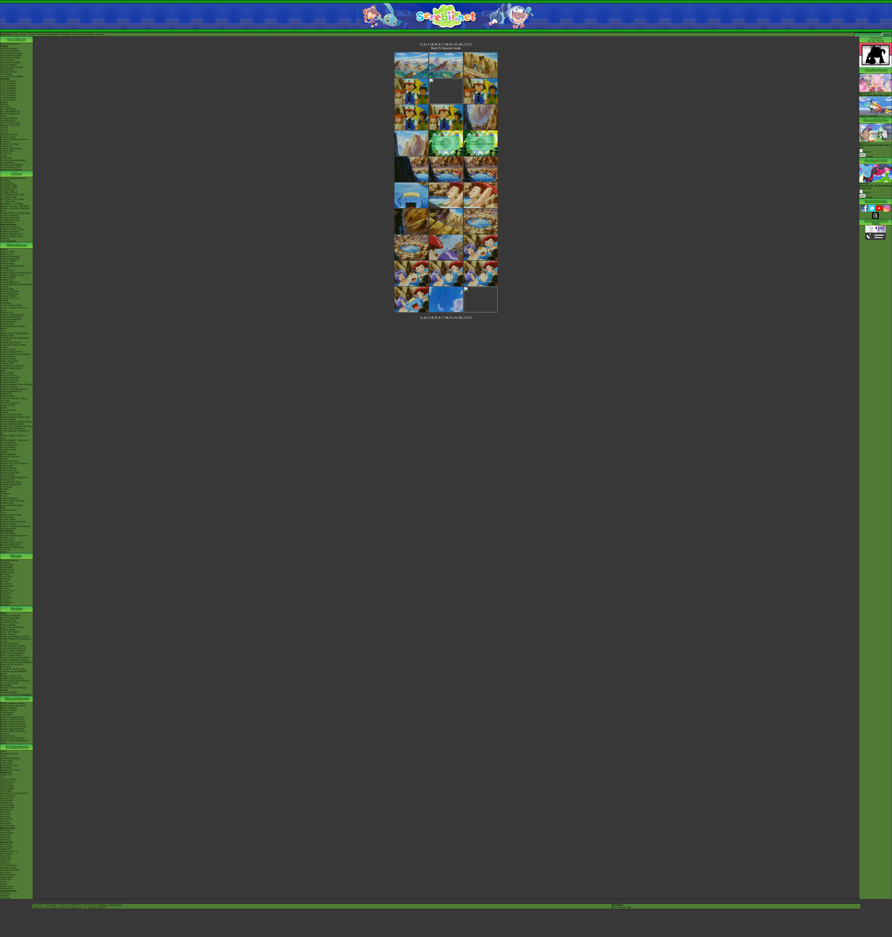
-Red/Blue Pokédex (8, 48)
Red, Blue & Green (8, 510)
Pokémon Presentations (10, 148)
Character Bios (6, 183)
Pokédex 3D (5, 394)
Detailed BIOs (6, 567)
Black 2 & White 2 (8, 375)
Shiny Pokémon (7, 222)
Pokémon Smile (7, 289)
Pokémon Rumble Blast (10, 391)
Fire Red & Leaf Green (10, 456)
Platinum (4, 412)
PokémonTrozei (7, 480)
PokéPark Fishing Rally (10, 484)
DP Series (4, 588)
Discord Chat (6, 158)
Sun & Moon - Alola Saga (11, 204)
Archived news (12, 44)
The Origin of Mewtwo (10, 615)
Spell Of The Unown (9, 622)
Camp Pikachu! (7, 712)
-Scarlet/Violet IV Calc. (10, 123)
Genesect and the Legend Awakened (16, 662)
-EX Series (5, 821)
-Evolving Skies (7, 805)
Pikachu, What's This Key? (12, 738)
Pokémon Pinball (8, 519)
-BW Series (5, 816)
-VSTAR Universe (8, 865)
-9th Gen (4, 128)
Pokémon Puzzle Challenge (12, 501)
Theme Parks (6, 153)
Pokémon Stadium (8, 524)
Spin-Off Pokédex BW (10, 114)
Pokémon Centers (8, 137)
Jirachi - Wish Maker (9, 632)
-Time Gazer (5, 879)
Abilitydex (5, 107)
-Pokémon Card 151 (9, 851)
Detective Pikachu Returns (12, 266)
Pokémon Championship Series (14, 139)
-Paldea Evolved (7, 781)
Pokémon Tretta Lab (9, 380)
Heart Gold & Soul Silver (11, 414)
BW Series (5, 595)
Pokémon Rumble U (9, 382)
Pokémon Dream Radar (10, 377)
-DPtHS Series (6, 819)
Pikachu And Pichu (8, 708)
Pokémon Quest (7, 324)
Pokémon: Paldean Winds (11, 236)
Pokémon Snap (6, 517)
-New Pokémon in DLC (10, 167)
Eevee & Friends (7, 736)
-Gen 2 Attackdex (8, 83)
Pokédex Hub (52, 34)
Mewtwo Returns (8, 625)
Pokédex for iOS (7, 405)
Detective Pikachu (8, 321)
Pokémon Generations (10, 227)
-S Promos (4, 895)
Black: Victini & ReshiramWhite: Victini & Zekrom (12, 654)
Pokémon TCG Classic (10, 770)
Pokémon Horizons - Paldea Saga (15, 213)
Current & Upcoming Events (13, 160)
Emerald (4, 459)
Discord (40, 34)
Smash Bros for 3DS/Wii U (12, 366)
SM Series (4, 605)
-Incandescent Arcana (9, 870)
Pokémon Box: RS (8, 470)
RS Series (4, 581)
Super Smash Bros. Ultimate (12, 326)
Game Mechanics (7, 121)
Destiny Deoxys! (8, 634)
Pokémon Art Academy (10, 342)
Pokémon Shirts (7, 151)
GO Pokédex (65, 34)
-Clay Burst (5, 856)
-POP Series (5, 840)
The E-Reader (6, 487)
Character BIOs (7, 565)
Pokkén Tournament (9, 361)
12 (465, 44)
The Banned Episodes (10, 220)
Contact (32, 34)
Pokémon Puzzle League (11, 515)
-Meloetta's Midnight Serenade (14, 660)
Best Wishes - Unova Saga (12, 199)
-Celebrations (6, 802)
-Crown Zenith (6, 786)
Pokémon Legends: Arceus (12, 275)
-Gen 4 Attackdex (8, 88)
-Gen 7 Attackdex (8, 95)
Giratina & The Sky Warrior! (13, 646)
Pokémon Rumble (8, 419)
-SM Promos (5, 835)
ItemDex (4, 102)
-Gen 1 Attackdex (8, 81)
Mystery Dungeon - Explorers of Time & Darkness (14, 441)
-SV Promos (5, 830)
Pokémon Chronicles (9, 215)
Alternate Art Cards (9, 765)
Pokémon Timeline (8, 134)
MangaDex (5, 563)
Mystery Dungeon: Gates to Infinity (16, 384)
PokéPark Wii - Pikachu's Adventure (16, 426)
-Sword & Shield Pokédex (11, 67)
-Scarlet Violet (6, 784)
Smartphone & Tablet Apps (12, 547)
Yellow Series (6, 577)
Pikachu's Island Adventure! (13, 722)
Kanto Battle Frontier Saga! (12, 194)
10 (455, 44)
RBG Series (5, 574)
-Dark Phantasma (7, 875)
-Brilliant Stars (6, 798)
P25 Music (5, 141)
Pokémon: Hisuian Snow (11, 234)
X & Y (3, 331)
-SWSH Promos (7, 833)
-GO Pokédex (6, 74)
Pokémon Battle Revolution (12, 428)
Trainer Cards (6, 761)
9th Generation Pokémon (11, 165)
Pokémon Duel (6, 363)
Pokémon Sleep (7, 263)
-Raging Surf (6, 849)
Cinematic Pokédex (8, 118)
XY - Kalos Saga (7, 201)
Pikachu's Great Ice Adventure (13, 726)
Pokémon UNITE (8, 261)
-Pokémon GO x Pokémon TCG (14, 793)
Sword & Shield (7, 270)
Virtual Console (7, 540)
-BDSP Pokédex (7, 69)
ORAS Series (6, 602)
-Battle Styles (6, 809)
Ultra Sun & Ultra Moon (11, 305)
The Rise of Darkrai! (9, 643)
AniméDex (5, 180)
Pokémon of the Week (10, 125)
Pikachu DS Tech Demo (10, 482)
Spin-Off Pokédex (8, 109)
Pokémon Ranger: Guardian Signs (15, 417)
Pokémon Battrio (7, 447)
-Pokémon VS (6, 888)
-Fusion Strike (6, 800)
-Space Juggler (6, 877)
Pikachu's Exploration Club (12, 724)
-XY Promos (5, 837)
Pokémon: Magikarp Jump (12, 314)
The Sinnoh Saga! (8, 197)
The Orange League (9, 187)
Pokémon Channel (8, 468)
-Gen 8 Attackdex (8, 97)
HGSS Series (6, 593)
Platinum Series (7, 591)
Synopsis (867, 192)
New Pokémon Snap (9, 294)
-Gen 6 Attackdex (8, 93)
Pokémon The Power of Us (12, 678)
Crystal (3, 496)
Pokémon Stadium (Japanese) (13, 521)
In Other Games (7, 538)
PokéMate (4, 489)
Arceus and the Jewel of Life (13, 648)
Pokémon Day (6, 146)
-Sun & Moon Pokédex (10, 62)
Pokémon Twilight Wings (11, 229)
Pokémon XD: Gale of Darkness (14, 463)
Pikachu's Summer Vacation (12, 703)
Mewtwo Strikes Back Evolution (15, 681)
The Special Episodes (10, 218)
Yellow (3, 512)
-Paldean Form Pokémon (11, 169)
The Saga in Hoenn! (9, 192)
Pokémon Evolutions (9, 231)
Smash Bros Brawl (8, 449)
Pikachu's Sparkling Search (12, 729)
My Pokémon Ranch (9, 445)
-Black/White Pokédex (10, 58)
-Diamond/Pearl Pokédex (11, 55)
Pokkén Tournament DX (11, 319)
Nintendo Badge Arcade (11, 368)
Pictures (869, 156)
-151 (2, 777)
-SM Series (5, 812)
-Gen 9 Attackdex (8, 100)
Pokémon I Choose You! (11, 676)
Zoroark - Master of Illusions (13, 650)
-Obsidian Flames (8, 779)
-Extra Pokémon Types (10, 758)
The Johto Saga (7, 190)
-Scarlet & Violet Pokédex (11, 76)
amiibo (3, 552)
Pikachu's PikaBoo (8, 710)
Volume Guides (7, 572)
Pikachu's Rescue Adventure (13, 705)
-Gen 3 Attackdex (8, 86)
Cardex (3, 116)
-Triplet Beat (6, 858)
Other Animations (8, 241)
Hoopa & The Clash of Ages (12, 669)
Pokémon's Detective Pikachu (13, 688)
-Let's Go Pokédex (8, 65)
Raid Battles (5, 768)
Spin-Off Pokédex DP (10, 111)
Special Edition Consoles (11, 542)
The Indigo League (8, 185)
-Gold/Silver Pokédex (10, 51)
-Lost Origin (6, 791)
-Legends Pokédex (8, 72)
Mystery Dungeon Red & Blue (13, 477)
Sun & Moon (6, 303)
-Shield (3, 884)
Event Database (7, 162)
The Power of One (8, 620)
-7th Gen (4, 132)
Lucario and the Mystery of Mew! (15, 636)
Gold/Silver (5, 494)
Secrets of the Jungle (9, 683)
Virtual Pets (5, 549)
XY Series (4, 600)
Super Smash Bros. (8, 528)
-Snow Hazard (6, 854)
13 (470, 44)
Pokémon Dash (7, 466)
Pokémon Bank (7, 335)
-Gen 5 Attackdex (8, 90)
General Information (9, 560)
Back (614, 907)
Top (629, 907)
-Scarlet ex (5, 861)
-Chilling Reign (7, 807)
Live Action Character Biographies (15, 695)
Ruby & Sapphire (8, 454)
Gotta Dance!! (6, 715)
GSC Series (5, 579)
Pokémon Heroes (7, 629)
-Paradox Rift (6, 775)
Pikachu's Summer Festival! (12, 717)
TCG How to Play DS (10, 403)
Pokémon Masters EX (10, 259)
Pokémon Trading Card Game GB (15, 526)
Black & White (6, 373)
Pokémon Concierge (9, 144)
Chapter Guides (7, 570)
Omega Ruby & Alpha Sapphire (14, 333)
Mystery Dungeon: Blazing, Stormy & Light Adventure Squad (16, 422)
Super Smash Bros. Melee (11, 505)
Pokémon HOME (8, 277)
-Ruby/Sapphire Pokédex (11, 53)
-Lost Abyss (5, 872)
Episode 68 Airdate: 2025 (875, 185)
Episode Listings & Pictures (13, 178)
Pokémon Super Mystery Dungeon (15, 354)
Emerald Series (6, 586)
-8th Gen (4, 130)
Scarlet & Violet (7, 252)
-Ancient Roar (6, 847)
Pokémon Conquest (9, 387)
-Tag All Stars (6, 886)
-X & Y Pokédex (7, 60)
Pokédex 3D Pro (7, 396)
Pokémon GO (6, 254)
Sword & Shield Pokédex (84, 34)
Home (16, 34)
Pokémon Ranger (7, 475)
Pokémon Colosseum (9, 461)
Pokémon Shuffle (8, 349)
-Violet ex (4, 863)
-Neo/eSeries (6, 823)
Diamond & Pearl (8, 410)
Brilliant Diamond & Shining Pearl (15, 273)
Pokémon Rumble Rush (10, 317)
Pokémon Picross (8, 356)
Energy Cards (6, 763)
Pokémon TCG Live (9, 298)
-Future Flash (6, 844)
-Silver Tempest (7, 788)
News (2, 44)
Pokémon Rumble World (11, 352)
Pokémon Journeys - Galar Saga (14, 206)
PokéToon (4, 238)
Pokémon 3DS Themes (10, 545)
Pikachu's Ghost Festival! (11, 719)
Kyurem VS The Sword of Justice (15, 657)
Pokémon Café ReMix (10, 256)
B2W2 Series (6, 598)
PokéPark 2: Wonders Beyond (13, 389)
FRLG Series (6, 584)
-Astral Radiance (7, 795)
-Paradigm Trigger (8, 868)
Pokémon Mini (6, 503)
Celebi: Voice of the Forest (12, 627)
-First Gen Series (7, 826)
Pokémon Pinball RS (9, 473)
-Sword (3, 881)
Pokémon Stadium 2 (9, 498)
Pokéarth (101, 34)
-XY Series (5, 814)
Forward (622, 907)
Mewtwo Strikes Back (10, 618)
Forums (23, 34)
